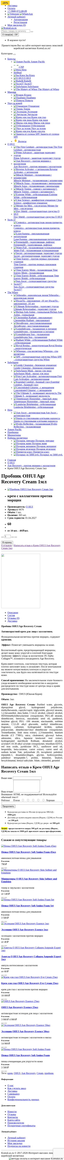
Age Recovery (28, 1073)
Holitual (18, 72)
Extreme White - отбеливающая (35, 196)
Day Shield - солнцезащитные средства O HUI (38, 217)
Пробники (12, 432)
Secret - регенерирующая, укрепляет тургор (36, 256)
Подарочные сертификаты (21, 1125)
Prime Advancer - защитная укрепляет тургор (37, 158)
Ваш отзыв (7, 791)
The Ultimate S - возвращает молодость (37, 394)
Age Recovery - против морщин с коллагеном (38, 166)
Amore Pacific (37, 61)
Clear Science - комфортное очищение (38, 201)
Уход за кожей (14, 103)
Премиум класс (40, 452)
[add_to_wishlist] (5, 897)
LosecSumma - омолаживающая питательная (37, 239)
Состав (11, 615)
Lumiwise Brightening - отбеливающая (33, 407)
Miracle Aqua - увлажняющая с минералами (36, 186)
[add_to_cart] (2, 897)
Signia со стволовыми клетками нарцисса (35, 421)
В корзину (7, 542)
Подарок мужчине (46, 449)
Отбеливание (37, 125)
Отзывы (11, 1114)
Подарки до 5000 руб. (51, 454)
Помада (28, 100)
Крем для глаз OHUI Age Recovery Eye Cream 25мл (29, 983)
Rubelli (27, 81)
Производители (15, 1122)
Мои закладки (14, 1143)
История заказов (16, 1140)
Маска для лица (41, 123)
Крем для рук (37, 131)
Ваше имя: (6, 778)
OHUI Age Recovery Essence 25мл (19, 1007)
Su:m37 (28, 83)
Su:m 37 (11, 219)
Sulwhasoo (33, 86)
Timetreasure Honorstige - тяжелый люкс (34, 401)
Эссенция (31, 111)
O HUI (27, 78)
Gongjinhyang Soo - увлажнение (30, 337)
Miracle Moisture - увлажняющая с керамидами (38, 180)
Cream (40, 1073)
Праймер (31, 97)
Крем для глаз (38, 117)
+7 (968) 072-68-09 (17, 11)
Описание (12, 612)
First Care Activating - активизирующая (38, 377)
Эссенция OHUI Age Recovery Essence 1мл (24, 929)
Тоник (26, 109)
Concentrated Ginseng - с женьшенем (33, 390)
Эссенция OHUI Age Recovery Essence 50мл (25, 1031)
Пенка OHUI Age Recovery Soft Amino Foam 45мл (28, 852)
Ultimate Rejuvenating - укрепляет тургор (35, 309)
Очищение (33, 106)
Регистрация (20, 22)
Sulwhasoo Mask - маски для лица (31, 373)
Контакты (12, 1117)
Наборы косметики (17, 438)
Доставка (12, 5)
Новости (12, 1111)
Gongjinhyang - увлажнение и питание (34, 331)
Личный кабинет (16, 1137)
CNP (21, 67)
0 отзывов (6, 545)
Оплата (11, 8)
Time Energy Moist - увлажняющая (36, 271)
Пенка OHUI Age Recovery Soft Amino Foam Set (27, 905)
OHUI (17, 1073)
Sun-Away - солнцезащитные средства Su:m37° (34, 288)
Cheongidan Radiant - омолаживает (32, 320)
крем (10, 1073)
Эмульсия (31, 114)
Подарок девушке (44, 440)
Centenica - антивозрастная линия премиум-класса (37, 229)
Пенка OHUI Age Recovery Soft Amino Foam (25, 1055)
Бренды (11, 59)
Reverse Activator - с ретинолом (35, 170)
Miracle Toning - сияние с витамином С (34, 191)
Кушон (27, 95)
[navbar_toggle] (14, 54)
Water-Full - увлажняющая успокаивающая (36, 250)
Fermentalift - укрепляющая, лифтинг (33, 245)
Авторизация (21, 19)
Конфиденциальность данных (23, 1099)
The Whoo (12, 292)
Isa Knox (30, 75)
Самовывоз (13, 1094)
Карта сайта (13, 1120)
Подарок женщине (46, 446)
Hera (23, 69)
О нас (10, 1085)
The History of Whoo (48, 89)
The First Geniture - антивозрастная (38, 148)
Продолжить (8, 806)
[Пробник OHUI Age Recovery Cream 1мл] (30, 489)
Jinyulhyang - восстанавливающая (31, 326)
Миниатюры (14, 435)
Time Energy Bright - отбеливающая (36, 277)
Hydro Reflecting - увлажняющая (35, 425)
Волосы (22, 141)
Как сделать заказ (16, 1088)
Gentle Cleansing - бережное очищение (34, 368)
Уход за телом (38, 128)
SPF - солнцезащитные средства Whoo (38, 358)
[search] (32, 31)
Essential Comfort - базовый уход (36, 383)
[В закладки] (15, 537)
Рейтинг (5, 800)
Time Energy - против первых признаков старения (35, 266)
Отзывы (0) (13, 618)
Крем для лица (40, 120)
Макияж (11, 92)
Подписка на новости (18, 1146)
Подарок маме (39, 443)
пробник (49, 1073)
